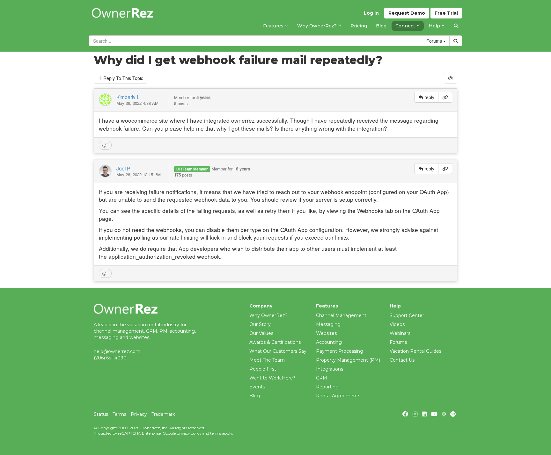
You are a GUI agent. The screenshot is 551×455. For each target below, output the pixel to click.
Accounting (329, 342)
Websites (326, 333)
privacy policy (189, 433)
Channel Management (341, 315)
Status (101, 414)
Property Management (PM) (348, 360)
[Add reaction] (105, 145)
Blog (254, 396)
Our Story (260, 324)
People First (262, 369)
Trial (446, 13)
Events (257, 387)
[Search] (456, 26)
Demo (406, 13)
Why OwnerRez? (268, 315)
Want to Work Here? (272, 378)
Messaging (328, 324)
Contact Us (402, 360)
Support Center (407, 315)
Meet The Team (267, 360)
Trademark (163, 414)
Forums (398, 342)
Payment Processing (339, 351)
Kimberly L (128, 96)
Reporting (327, 387)
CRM (321, 378)
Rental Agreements (338, 396)
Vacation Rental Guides (415, 351)
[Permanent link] (445, 97)
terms (215, 433)
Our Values (261, 333)
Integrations (329, 369)
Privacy (139, 414)
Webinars (400, 333)
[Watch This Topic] (450, 78)
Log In (371, 13)
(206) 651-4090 (110, 358)
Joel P (123, 168)
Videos (397, 324)
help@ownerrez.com (117, 351)
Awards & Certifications (275, 342)
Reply (122, 78)
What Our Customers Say (277, 351)
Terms (119, 414)
